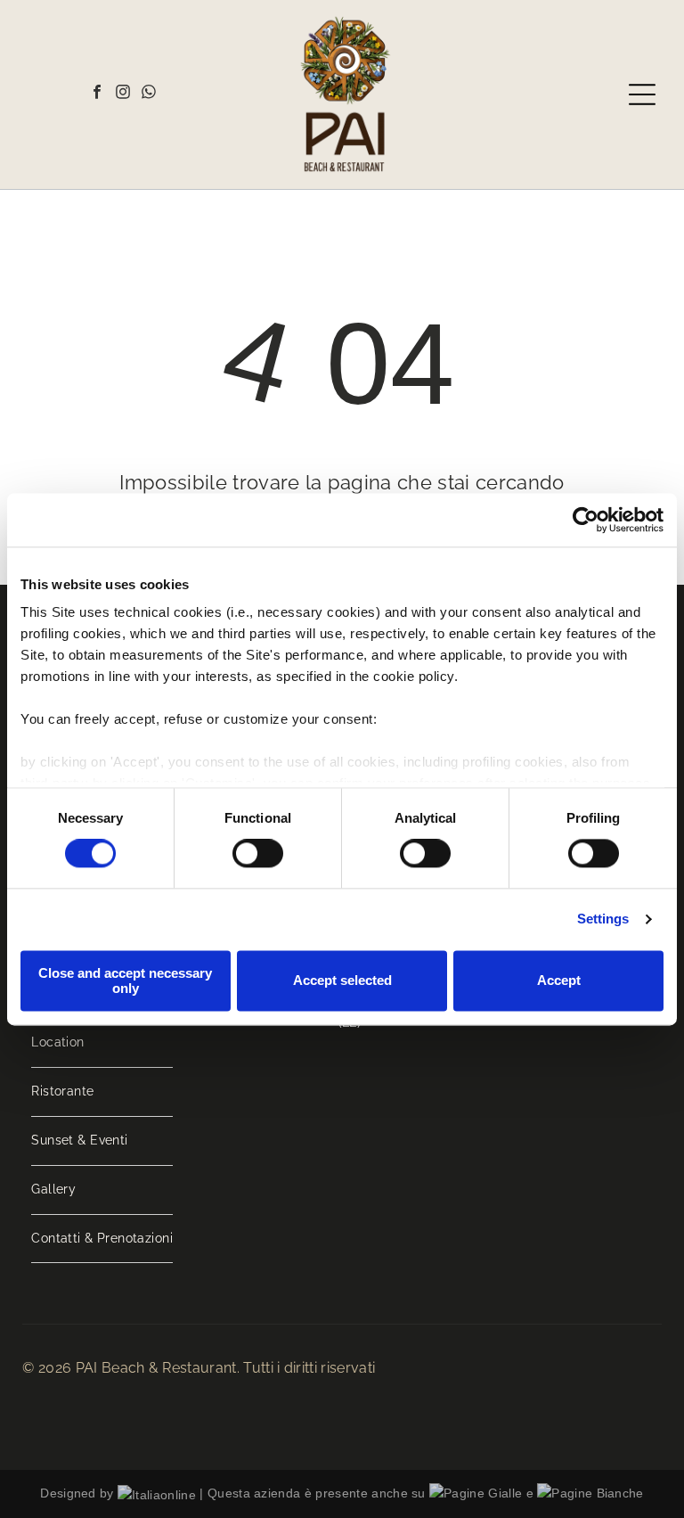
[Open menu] (642, 94)
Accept (559, 981)
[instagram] (123, 95)
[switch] (257, 854)
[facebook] (97, 95)
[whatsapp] (148, 95)
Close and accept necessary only (125, 980)
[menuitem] (102, 1043)
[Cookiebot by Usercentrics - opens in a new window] (586, 519)
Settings (603, 919)
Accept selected (342, 981)
